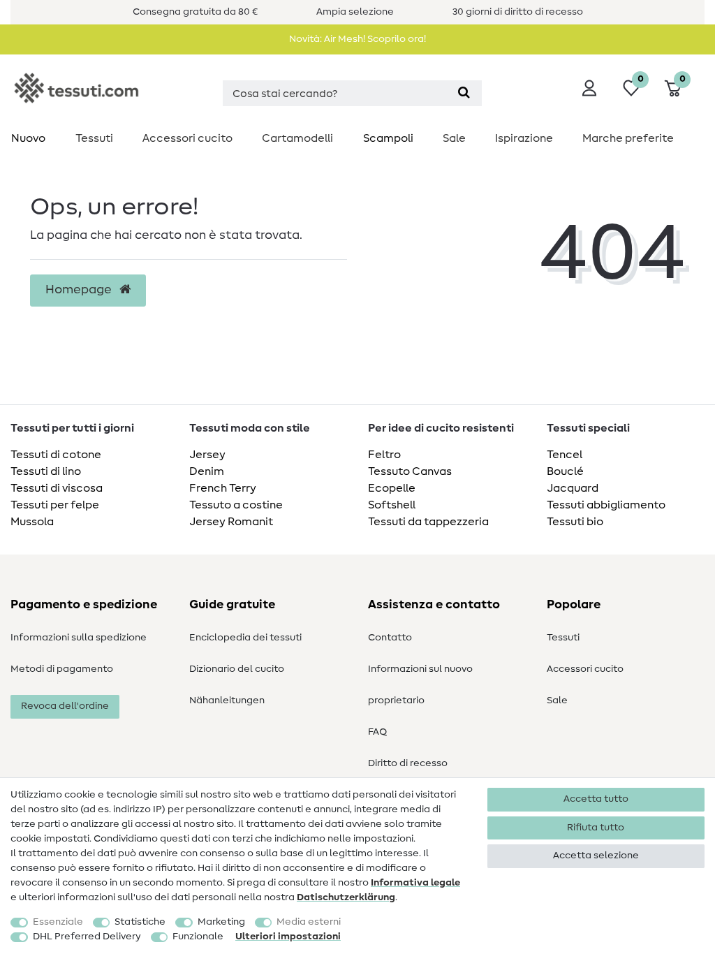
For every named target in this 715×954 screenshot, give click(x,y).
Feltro (384, 454)
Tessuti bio (575, 521)
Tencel (564, 454)
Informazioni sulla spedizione (78, 638)
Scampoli (388, 138)
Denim (206, 471)
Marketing (221, 922)
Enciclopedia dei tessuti (245, 638)
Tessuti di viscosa (56, 488)
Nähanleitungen (227, 700)
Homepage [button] (80, 290)
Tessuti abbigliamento (606, 505)
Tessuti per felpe (54, 505)
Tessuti (94, 138)
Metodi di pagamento (61, 669)
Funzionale (197, 936)
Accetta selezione (596, 855)
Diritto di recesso (408, 763)
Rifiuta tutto (595, 827)
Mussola (32, 521)
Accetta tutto (595, 799)
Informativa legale (415, 883)
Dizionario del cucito (236, 669)
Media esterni (309, 922)
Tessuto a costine (236, 505)
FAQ (377, 732)
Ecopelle (391, 488)
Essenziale (58, 922)
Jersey (207, 454)
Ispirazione (524, 138)
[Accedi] (589, 88)
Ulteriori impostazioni (288, 936)
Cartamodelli (297, 138)
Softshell (391, 505)
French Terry (222, 488)
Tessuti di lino (45, 471)
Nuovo (28, 138)
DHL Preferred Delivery (87, 936)
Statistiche (140, 922)
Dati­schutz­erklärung (346, 897)
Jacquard (572, 488)
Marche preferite (628, 138)
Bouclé (565, 471)
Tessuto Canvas (410, 471)
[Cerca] (464, 93)
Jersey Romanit (231, 521)
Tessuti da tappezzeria (428, 521)
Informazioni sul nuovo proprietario (420, 684)
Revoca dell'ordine (65, 706)
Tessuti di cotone (55, 454)
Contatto (390, 638)
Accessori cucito (187, 138)
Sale (454, 138)
